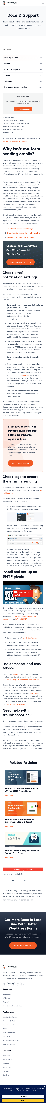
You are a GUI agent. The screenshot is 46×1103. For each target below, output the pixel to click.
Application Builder (10, 1017)
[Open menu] (43, 3)
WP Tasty (6, 1071)
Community (7, 994)
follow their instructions (15, 704)
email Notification (30, 638)
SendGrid (16, 674)
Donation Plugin (9, 1044)
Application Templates (11, 1040)
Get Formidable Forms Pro (20, 262)
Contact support (23, 109)
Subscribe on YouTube (21, 593)
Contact (6, 1002)
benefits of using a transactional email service (21, 680)
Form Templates (9, 1025)
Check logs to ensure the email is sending (23, 233)
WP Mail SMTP (21, 619)
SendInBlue (24, 375)
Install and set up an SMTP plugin (20, 237)
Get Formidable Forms (21, 463)
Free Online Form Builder (13, 1006)
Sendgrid (13, 375)
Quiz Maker (7, 1036)
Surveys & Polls (9, 1021)
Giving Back (7, 1059)
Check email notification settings (20, 228)
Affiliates (6, 998)
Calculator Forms (9, 1033)
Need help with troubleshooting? (17, 712)
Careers (6, 1063)
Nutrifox (6, 1075)
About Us (6, 1055)
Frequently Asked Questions (27, 138)
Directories (7, 1029)
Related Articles (23, 762)
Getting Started (8, 138)
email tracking (35, 693)
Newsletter (7, 1067)
